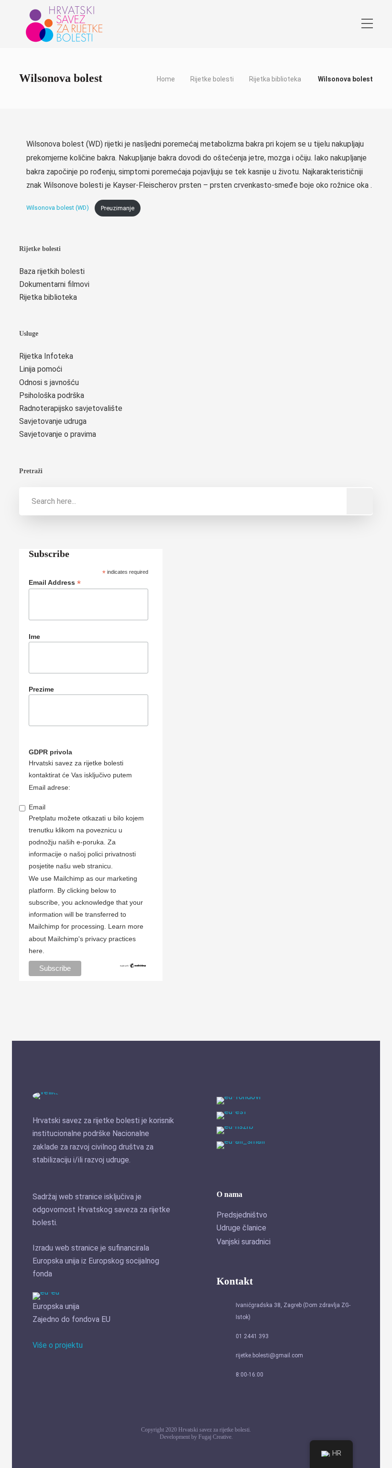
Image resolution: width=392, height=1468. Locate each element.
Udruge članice (241, 1227)
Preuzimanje (117, 208)
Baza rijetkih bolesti (52, 271)
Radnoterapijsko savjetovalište (70, 408)
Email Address (55, 582)
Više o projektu (58, 1345)
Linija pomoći (40, 369)
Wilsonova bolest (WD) (58, 208)
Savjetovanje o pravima (57, 434)
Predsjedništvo (242, 1214)
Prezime (41, 689)
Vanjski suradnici (244, 1241)
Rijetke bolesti (212, 79)
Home (166, 79)
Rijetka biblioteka (275, 79)
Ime (34, 636)
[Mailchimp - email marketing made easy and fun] (133, 970)
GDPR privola (50, 752)
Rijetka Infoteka (46, 356)
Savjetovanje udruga (53, 421)
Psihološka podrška (51, 395)
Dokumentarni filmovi (54, 284)
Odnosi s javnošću (49, 382)
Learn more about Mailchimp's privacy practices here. (86, 938)
